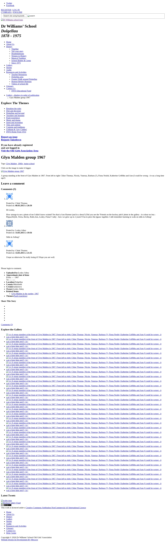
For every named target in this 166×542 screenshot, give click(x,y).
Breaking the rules (13, 108)
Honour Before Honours (21, 81)
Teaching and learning (15, 115)
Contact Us (10, 88)
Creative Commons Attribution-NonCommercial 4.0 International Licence (56, 508)
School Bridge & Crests (21, 60)
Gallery (9, 65)
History (9, 47)
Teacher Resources (19, 74)
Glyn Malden (11, 164)
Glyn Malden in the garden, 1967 (25, 294)
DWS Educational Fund (21, 91)
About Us (10, 44)
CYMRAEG (6, 12)
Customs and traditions (15, 127)
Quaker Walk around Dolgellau (24, 79)
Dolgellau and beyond (15, 113)
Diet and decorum (13, 111)
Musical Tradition (18, 58)
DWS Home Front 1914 (16, 132)
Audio (8, 70)
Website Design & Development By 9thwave (19, 540)
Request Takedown (11, 138)
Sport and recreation (14, 122)
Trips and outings (13, 125)
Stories (9, 67)
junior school (28, 164)
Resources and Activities (16, 72)
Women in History (18, 56)
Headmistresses (17, 53)
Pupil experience (13, 118)
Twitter (9, 3)
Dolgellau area (17, 77)
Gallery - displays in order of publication (22, 95)
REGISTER (6, 10)
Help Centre (11, 533)
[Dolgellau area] (6, 500)
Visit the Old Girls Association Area (19, 150)
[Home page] (12, 20)
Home (8, 42)
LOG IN (16, 10)
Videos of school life (19, 84)
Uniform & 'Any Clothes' (16, 129)
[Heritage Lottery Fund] (11, 503)
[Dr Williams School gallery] (85, 337)
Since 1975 (16, 63)
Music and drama (13, 120)
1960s (20, 164)
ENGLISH (17, 12)
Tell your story (17, 51)
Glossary (9, 86)
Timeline (15, 49)
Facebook (10, 5)
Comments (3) (7, 324)
